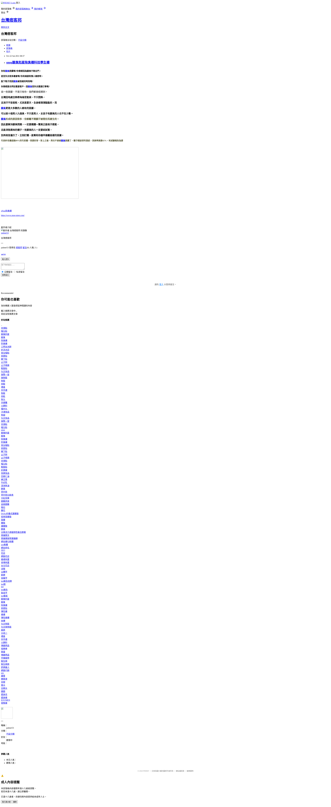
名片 (8, 51)
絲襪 (3, 621)
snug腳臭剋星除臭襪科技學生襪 (28, 62)
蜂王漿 (4, 479)
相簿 (8, 45)
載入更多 (5, 259)
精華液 (4, 679)
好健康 (4, 470)
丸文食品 (5, 371)
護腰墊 (4, 526)
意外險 (4, 492)
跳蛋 (3, 652)
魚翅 (3, 415)
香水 (3, 685)
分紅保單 (5, 498)
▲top (3, 254)
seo (2, 673)
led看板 (4, 596)
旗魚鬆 (4, 378)
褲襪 (3, 614)
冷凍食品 (5, 412)
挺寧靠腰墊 (6, 517)
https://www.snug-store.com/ (12, 215)
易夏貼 (4, 356)
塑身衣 (4, 694)
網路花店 (5, 556)
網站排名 (5, 548)
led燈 (3, 584)
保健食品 (5, 473)
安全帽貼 (5, 353)
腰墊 (3, 523)
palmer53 (5, 233)
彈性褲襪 (5, 618)
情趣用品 (5, 645)
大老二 (4, 633)
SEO (3, 550)
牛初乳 (4, 482)
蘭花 (3, 510)
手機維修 (5, 658)
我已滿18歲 (6, 802)
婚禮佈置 (5, 559)
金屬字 (4, 578)
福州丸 (4, 409)
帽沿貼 (4, 331)
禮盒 (3, 387)
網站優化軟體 (7, 541)
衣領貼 (4, 328)
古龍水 (4, 688)
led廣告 (4, 590)
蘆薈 (3, 676)
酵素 (3, 489)
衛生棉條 (5, 664)
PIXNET (146, 771)
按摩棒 (4, 649)
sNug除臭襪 (6, 211)
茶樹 (3, 682)
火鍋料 (4, 406)
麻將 (3, 630)
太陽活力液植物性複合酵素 (13, 532)
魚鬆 (3, 381)
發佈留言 (5, 275)
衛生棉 (4, 661)
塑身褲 (4, 698)
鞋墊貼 (4, 368)
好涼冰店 (5, 350)
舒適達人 (5, 667)
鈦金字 (4, 593)
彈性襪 (4, 611)
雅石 (3, 507)
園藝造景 (5, 501)
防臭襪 (4, 343)
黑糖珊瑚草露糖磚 (9, 538)
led (2, 587)
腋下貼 (4, 359)
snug (3, 430)
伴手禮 (4, 390)
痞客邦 (19, 247)
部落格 (9, 48)
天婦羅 (4, 402)
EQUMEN (5, 700)
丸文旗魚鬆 (6, 627)
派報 (3, 569)
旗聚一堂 (5, 375)
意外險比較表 (7, 495)
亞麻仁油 (5, 476)
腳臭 (7, 71)
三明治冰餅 (6, 347)
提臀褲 (4, 703)
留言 (25, 247)
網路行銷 (5, 670)
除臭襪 (4, 340)
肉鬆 (3, 384)
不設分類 (22, 40)
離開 (15, 802)
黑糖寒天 (5, 535)
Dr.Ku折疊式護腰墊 (10, 514)
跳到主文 (5, 27)
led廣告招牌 (6, 581)
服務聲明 (190, 771)
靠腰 (3, 520)
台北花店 (5, 566)
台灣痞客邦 (11, 20)
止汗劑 (4, 362)
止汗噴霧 (5, 365)
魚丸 (3, 399)
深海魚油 (5, 486)
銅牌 (3, 575)
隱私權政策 (180, 771)
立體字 (4, 572)
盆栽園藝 (5, 504)
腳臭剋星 (5, 334)
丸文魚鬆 (5, 624)
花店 (3, 553)
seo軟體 (4, 545)
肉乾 (3, 396)
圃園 (3, 691)
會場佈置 (5, 562)
